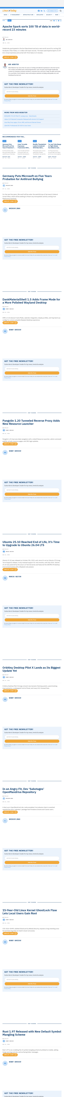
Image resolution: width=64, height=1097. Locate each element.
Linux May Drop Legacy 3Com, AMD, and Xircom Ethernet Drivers (22, 122)
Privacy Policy (7, 100)
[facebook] (39, 11)
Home (3, 20)
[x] (44, 11)
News (5, 14)
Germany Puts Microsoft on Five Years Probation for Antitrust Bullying (8, 146)
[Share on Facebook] (54, 20)
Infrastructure (28, 14)
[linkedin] (41, 11)
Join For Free (32, 96)
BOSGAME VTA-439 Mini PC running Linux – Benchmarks (20, 116)
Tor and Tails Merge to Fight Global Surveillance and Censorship (54, 146)
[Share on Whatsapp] (61, 20)
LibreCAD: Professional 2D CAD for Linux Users (17, 125)
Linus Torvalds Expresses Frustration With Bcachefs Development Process (23, 146)
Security (49, 14)
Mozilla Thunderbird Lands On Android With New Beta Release (39, 146)
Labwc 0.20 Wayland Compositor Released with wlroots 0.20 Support (24, 119)
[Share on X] (56, 20)
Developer (40, 14)
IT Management (15, 14)
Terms (53, 99)
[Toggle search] (61, 11)
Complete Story (9, 57)
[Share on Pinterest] (58, 20)
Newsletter (53, 10)
